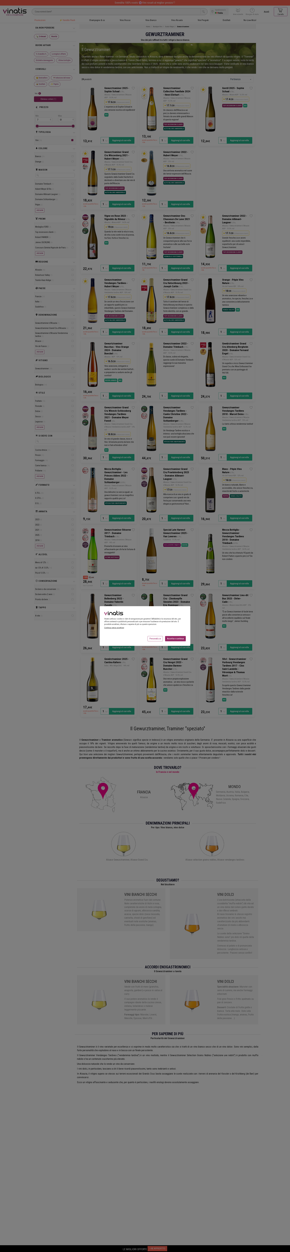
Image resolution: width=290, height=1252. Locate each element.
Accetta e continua (175, 638)
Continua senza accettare (114, 628)
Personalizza (155, 638)
